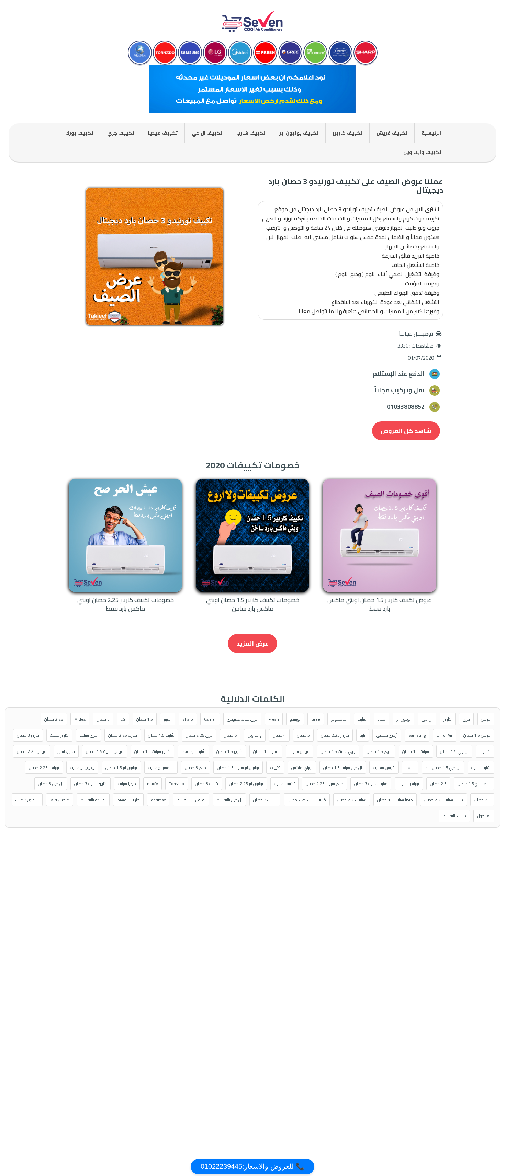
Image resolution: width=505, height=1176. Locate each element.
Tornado (176, 784)
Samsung (417, 735)
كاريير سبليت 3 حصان (90, 784)
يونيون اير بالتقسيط (191, 800)
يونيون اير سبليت (82, 767)
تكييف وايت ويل (422, 152)
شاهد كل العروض (406, 431)
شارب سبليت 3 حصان (371, 784)
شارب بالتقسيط (454, 816)
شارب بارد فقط (193, 751)
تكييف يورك (79, 132)
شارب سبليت (481, 767)
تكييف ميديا (163, 132)
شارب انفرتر (66, 751)
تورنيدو (295, 719)
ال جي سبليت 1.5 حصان (342, 767)
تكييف (275, 767)
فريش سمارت (384, 767)
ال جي (427, 719)
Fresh (274, 719)
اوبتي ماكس (301, 767)
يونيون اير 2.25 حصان (246, 784)
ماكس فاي (59, 800)
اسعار (410, 767)
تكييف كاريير (347, 132)
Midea (80, 719)
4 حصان (279, 735)
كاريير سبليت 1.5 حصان (152, 751)
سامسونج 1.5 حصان (474, 784)
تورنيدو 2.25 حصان (44, 767)
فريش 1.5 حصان (477, 735)
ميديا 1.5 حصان (266, 751)
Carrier (210, 719)
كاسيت (485, 751)
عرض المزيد (252, 643)
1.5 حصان (144, 719)
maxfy (152, 784)
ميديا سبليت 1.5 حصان (395, 800)
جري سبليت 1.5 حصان (338, 751)
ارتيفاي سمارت (27, 800)
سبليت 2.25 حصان (351, 800)
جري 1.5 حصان (379, 751)
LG (123, 719)
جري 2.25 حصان (199, 735)
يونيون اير (403, 719)
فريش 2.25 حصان (31, 751)
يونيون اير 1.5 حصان (121, 767)
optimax (158, 800)
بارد (362, 735)
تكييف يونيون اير (298, 132)
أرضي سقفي (386, 735)
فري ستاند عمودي (242, 719)
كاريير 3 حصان (28, 735)
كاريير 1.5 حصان (229, 751)
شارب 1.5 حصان (161, 735)
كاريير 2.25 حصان (335, 735)
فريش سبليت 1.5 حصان (104, 751)
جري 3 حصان (195, 767)
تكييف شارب (250, 132)
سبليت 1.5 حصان (415, 751)
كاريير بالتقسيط (128, 800)
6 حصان (230, 735)
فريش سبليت (300, 751)
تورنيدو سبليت (409, 784)
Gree (315, 719)
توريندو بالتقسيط (93, 800)
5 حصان (303, 735)
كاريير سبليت (59, 735)
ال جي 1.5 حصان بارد (443, 767)
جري (466, 719)
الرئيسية (431, 132)
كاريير (448, 719)
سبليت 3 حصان (265, 800)
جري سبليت (88, 735)
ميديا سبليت (127, 784)
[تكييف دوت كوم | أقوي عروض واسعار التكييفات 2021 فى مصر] (252, 18)
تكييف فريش (392, 132)
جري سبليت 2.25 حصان (324, 784)
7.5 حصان (482, 800)
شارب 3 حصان (206, 784)
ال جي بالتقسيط (229, 800)
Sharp (187, 719)
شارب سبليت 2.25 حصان (443, 800)
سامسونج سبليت (161, 767)
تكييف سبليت (284, 784)
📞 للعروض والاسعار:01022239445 (252, 1166)
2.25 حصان (53, 719)
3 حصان (103, 719)
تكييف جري (120, 132)
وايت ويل (255, 735)
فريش (486, 719)
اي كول (484, 816)
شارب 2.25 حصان (122, 735)
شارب (362, 719)
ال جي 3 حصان (50, 784)
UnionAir (444, 735)
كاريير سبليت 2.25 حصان (307, 800)
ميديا (381, 719)
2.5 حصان (438, 784)
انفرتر (167, 719)
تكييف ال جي (207, 132)
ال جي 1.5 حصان (454, 751)
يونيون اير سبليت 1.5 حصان (238, 767)
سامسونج (339, 719)
